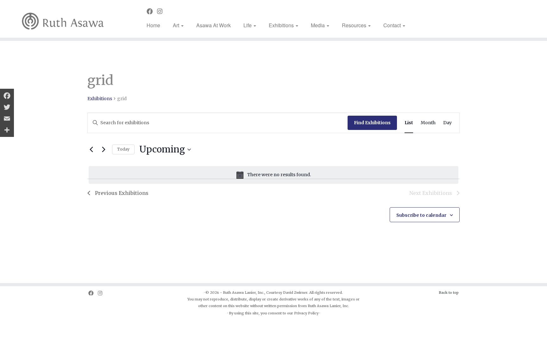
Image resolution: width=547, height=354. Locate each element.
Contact (392, 25)
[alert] (273, 175)
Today (123, 149)
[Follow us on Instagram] (162, 11)
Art (176, 25)
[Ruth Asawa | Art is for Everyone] (63, 19)
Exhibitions (282, 25)
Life (248, 25)
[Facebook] (7, 95)
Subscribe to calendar (421, 215)
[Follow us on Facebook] (152, 11)
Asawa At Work (213, 25)
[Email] (7, 118)
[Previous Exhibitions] (91, 149)
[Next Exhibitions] (103, 149)
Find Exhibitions (372, 123)
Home (153, 25)
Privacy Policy (306, 313)
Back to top (449, 292)
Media (318, 25)
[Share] (7, 130)
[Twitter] (7, 107)
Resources (355, 25)
